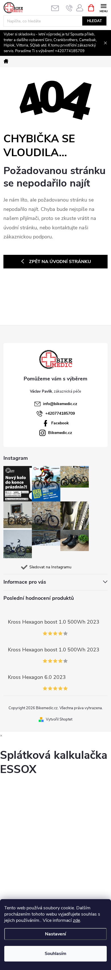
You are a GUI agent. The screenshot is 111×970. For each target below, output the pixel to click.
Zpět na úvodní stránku (60, 262)
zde (76, 920)
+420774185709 (60, 413)
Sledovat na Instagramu (50, 567)
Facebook (60, 423)
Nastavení (55, 934)
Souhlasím (55, 953)
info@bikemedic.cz (60, 403)
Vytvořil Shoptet (59, 719)
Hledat (94, 21)
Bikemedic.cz (60, 432)
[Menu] (103, 7)
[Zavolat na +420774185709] (69, 8)
